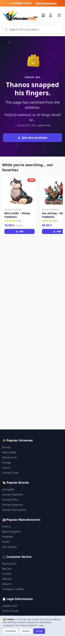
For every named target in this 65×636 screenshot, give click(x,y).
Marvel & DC (9, 457)
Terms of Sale (10, 611)
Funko (5, 541)
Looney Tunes (10, 472)
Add (21, 231)
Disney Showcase (12, 504)
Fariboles (7, 536)
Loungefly (8, 489)
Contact (6, 573)
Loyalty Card (9, 605)
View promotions (46, 3)
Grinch (6, 467)
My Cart (7, 568)
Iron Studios (9, 547)
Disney (6, 447)
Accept (39, 631)
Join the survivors (34, 138)
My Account (9, 563)
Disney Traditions (12, 494)
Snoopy (6, 462)
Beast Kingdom (11, 531)
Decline (26, 631)
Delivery (7, 579)
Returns (7, 584)
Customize (10, 631)
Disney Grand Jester (14, 509)
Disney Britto (10, 499)
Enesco (6, 526)
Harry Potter (9, 452)
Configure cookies (13, 589)
